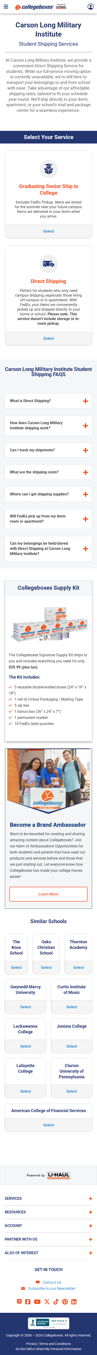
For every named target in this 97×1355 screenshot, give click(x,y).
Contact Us (51, 1282)
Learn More (48, 894)
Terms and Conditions (55, 1344)
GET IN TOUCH (49, 1269)
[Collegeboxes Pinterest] (66, 1301)
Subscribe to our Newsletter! (51, 1288)
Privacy (31, 1344)
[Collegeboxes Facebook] (29, 1301)
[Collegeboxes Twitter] (48, 1301)
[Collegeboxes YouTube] (39, 1301)
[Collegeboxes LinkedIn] (75, 1301)
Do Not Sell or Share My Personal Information (48, 1349)
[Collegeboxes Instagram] (21, 1301)
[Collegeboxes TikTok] (57, 1301)
